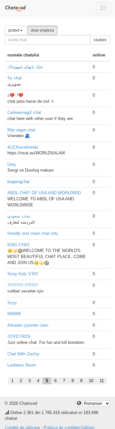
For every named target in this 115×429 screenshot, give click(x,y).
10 (91, 380)
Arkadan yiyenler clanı (28, 325)
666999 (14, 313)
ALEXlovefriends (22, 147)
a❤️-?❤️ (15, 95)
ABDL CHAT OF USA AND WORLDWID (44, 192)
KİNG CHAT (18, 244)
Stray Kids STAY (23, 273)
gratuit (14, 30)
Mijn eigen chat (21, 130)
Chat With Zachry (23, 353)
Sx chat (14, 78)
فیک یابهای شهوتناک (24, 66)
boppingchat (18, 181)
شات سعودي (18, 216)
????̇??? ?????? (22, 285)
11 (102, 380)
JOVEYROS (18, 336)
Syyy (12, 302)
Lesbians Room (21, 365)
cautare (100, 40)
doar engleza (42, 30)
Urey (11, 164)
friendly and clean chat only (32, 233)
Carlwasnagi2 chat (24, 112)
